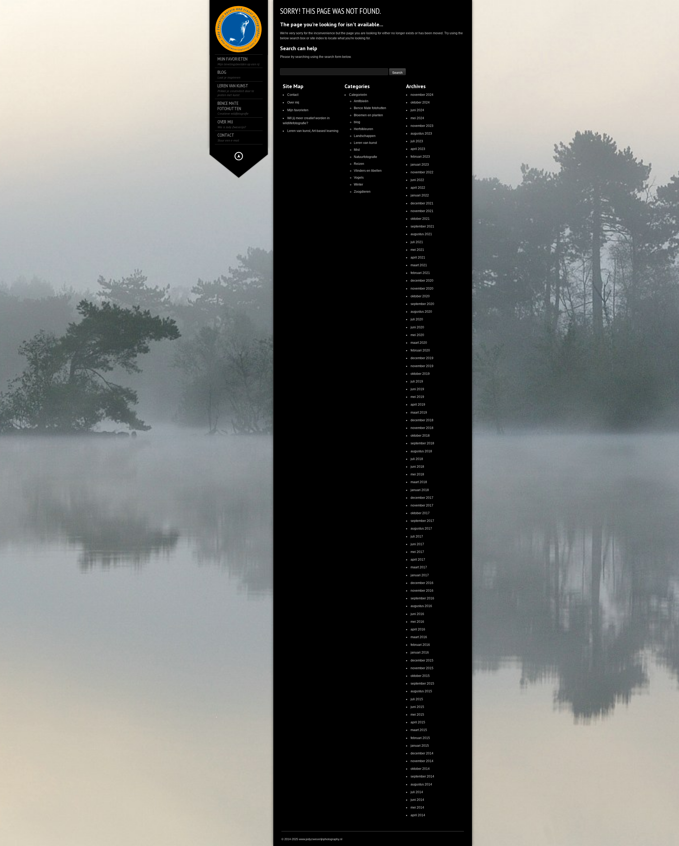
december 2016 (422, 583)
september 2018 (422, 443)
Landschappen (365, 136)
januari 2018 (420, 490)
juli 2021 (417, 242)
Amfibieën (361, 101)
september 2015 (422, 683)
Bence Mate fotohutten (370, 108)
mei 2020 (417, 335)
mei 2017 (417, 552)
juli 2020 (417, 319)
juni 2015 (417, 707)
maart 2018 (419, 482)
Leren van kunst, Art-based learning (312, 131)
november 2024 (422, 95)
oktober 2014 (420, 769)
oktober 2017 (420, 513)
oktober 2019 (420, 374)
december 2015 (422, 660)
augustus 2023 (421, 133)
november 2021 (422, 211)
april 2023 (418, 149)
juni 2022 (417, 180)
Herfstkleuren (363, 129)
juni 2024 (417, 110)
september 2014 (422, 776)
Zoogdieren (362, 192)
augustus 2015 (421, 691)
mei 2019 (417, 397)
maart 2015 (419, 730)
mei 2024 (417, 118)
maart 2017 (419, 567)
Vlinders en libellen (368, 171)
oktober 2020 (420, 296)
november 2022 (422, 172)
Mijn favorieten (297, 110)
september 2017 (422, 521)
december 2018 (422, 420)
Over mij (293, 102)
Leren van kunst (365, 143)
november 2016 (422, 590)
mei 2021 (417, 250)
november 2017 (422, 505)
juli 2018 (417, 459)
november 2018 (422, 428)
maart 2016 (419, 637)
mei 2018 (417, 474)
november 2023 (422, 126)
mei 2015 (417, 714)
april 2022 (418, 188)
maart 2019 (419, 412)
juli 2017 (417, 536)
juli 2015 (417, 699)
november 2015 (422, 668)
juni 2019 (417, 389)
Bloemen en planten (368, 115)
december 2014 (422, 753)
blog (357, 122)
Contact (292, 95)
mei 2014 (417, 807)
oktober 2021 (420, 219)
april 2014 (418, 815)
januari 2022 (420, 195)
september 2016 (422, 598)
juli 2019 (417, 381)
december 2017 (422, 498)
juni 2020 (417, 327)
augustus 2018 (421, 451)
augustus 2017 (421, 528)
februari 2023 (420, 156)
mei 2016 (417, 622)
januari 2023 (420, 164)
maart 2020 (419, 343)
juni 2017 (417, 544)
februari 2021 (420, 273)
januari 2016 (420, 652)
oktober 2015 (420, 676)
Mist (357, 150)
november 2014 (422, 761)
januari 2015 (420, 746)
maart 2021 (419, 265)
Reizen (359, 164)
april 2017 (418, 559)
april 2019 (418, 404)
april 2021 (418, 257)
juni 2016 (417, 614)
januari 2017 (420, 575)
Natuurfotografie (365, 157)
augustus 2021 (421, 234)
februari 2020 (420, 350)
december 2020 (422, 280)
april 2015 (418, 722)
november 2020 (422, 288)
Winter (358, 184)
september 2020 (422, 304)
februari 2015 (420, 738)
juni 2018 (417, 467)
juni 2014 (417, 800)
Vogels (359, 177)
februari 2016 (420, 645)
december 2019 (422, 358)
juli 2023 (417, 141)
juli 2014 (417, 792)
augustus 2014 (421, 784)
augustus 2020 (421, 312)
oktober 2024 (420, 102)
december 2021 (422, 203)
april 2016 (418, 629)
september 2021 (422, 226)
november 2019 (422, 366)
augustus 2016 (421, 606)
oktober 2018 (420, 435)
